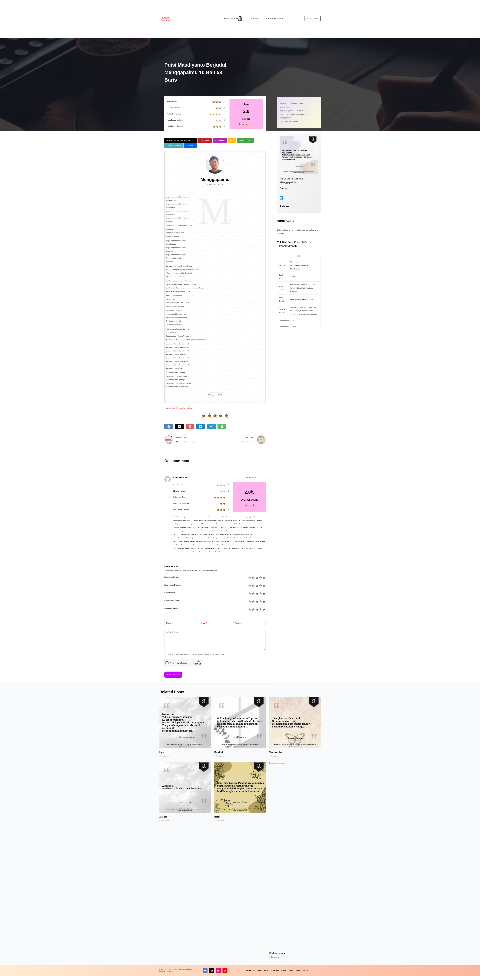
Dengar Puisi (205, 140)
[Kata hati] (240, 722)
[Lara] (185, 722)
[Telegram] (211, 426)
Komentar (190, 146)
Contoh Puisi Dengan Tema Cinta (179, 408)
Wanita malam (275, 752)
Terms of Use (262, 970)
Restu (217, 817)
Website (238, 623)
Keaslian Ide (169, 593)
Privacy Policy (302, 970)
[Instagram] (218, 970)
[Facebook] (168, 426)
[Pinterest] (190, 426)
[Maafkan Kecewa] (295, 855)
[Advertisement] (195, 18)
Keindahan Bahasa (172, 585)
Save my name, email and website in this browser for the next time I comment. (196, 654)
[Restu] (240, 787)
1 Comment (164, 756)
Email (204, 623)
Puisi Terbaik (231, 18)
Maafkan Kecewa (277, 953)
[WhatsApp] (222, 426)
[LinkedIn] (200, 426)
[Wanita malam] (295, 722)
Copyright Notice (279, 970)
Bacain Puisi (220, 140)
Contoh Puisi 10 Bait (287, 320)
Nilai (232, 140)
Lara (161, 752)
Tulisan (254, 18)
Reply (262, 478)
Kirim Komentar (173, 675)
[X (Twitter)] (179, 426)
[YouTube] (224, 970)
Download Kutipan (174, 146)
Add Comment (172, 632)
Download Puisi (245, 140)
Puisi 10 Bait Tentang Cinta (301, 299)
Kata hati (218, 752)
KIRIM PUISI (312, 19)
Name (169, 623)
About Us (250, 970)
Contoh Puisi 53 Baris (287, 326)
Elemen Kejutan (171, 609)
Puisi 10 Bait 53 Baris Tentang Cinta (181, 140)
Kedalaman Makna (172, 601)
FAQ (291, 970)
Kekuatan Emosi (171, 577)
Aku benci (164, 817)
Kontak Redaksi (274, 18)
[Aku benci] (185, 787)
